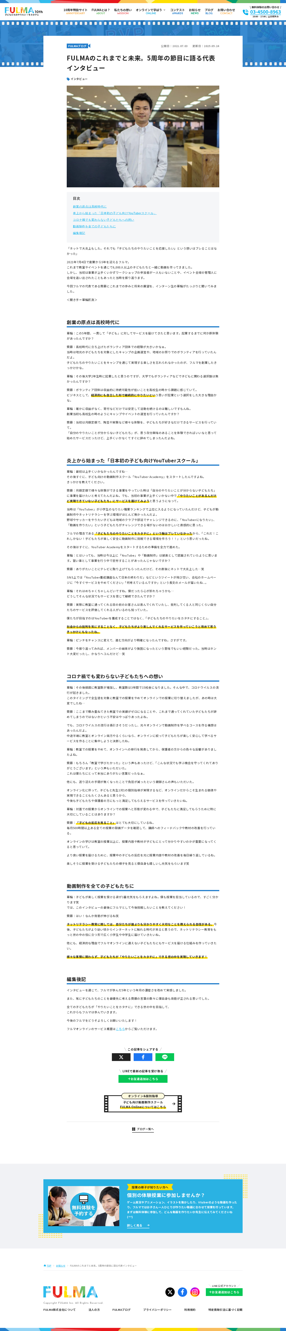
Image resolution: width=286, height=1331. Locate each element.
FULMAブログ (121, 1310)
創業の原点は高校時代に (90, 206)
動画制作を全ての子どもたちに (94, 226)
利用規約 (190, 1310)
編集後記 (79, 233)
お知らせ (60, 1265)
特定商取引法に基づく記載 (225, 1310)
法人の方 (94, 1310)
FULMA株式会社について (59, 1310)
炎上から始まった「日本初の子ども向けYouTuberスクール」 (115, 213)
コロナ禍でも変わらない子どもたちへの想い (103, 219)
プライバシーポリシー (157, 1310)
